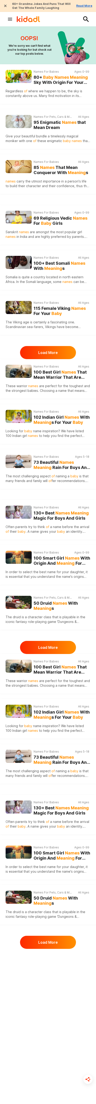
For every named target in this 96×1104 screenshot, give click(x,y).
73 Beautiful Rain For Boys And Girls (61, 465)
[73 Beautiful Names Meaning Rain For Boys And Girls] (19, 461)
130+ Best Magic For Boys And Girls (61, 516)
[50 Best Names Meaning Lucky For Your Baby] (19, 1006)
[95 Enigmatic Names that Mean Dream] (19, 121)
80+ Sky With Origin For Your (61, 80)
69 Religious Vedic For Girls (60, 221)
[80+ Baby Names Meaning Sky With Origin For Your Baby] (19, 76)
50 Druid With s (56, 606)
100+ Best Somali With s (59, 266)
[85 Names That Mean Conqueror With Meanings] (19, 166)
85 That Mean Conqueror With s (61, 170)
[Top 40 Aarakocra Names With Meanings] (19, 961)
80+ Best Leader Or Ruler (60, 1055)
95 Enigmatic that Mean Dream (60, 125)
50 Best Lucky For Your (59, 1009)
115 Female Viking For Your (60, 311)
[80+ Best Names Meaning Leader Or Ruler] (19, 1051)
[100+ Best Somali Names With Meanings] (19, 262)
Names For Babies (46, 71)
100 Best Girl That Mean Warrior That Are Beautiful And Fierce (60, 375)
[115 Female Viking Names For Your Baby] (19, 307)
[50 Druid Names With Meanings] (19, 602)
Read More (84, 5)
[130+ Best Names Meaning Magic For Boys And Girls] (19, 512)
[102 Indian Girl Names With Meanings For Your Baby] (19, 416)
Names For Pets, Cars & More (53, 116)
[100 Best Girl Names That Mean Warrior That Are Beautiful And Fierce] (19, 371)
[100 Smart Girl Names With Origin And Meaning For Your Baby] (19, 557)
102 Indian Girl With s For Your (62, 420)
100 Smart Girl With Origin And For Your (62, 561)
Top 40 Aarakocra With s (60, 964)
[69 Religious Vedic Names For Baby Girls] (19, 217)
